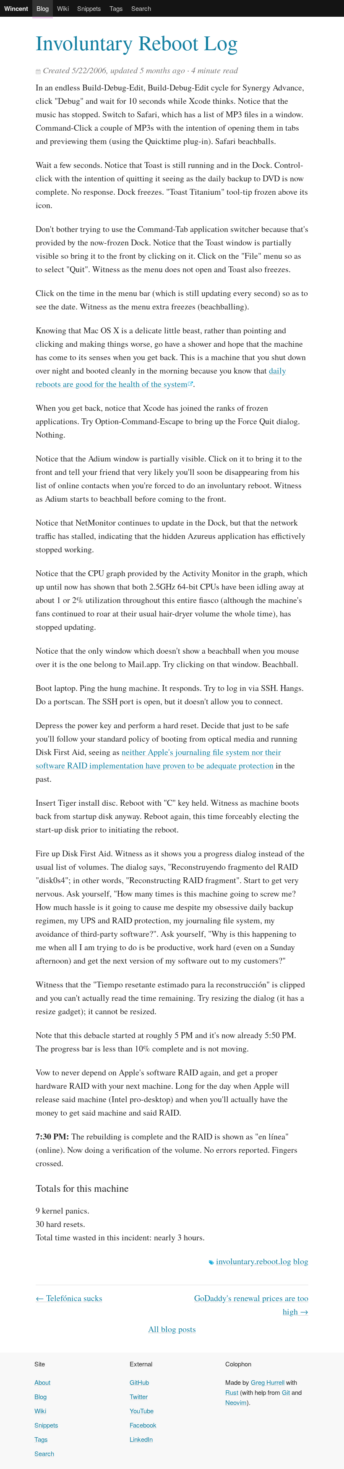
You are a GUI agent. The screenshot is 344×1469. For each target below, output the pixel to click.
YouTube (142, 1410)
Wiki (63, 8)
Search (141, 8)
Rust (231, 1392)
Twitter (139, 1396)
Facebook (143, 1424)
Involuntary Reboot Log (137, 42)
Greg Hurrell (267, 1382)
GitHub (139, 1382)
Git (286, 1392)
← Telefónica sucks (69, 1298)
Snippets (89, 8)
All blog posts (172, 1329)
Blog (42, 8)
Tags (116, 8)
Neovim (236, 1402)
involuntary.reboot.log (253, 1261)
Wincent (16, 8)
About (42, 1382)
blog (300, 1261)
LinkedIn (141, 1439)
